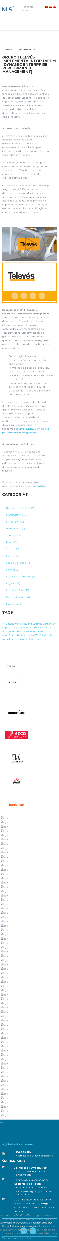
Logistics (37, 623)
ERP (4, 631)
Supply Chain (9, 627)
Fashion (39, 631)
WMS (38, 635)
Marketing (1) (13, 604)
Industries (47, 635)
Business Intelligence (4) (20, 508)
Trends (35, 639)
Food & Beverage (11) (18, 562)
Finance (8, 49)
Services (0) (12, 549)
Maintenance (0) (15, 528)
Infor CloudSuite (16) (17, 590)
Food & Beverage (18, 631)
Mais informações (12, 1238)
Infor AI (48, 627)
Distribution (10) (15, 521)
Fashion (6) (12, 556)
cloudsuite (8, 623)
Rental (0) (11, 542)
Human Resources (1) (18, 597)
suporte (29, 7)
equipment (23, 639)
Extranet (27, 10)
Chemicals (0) (14, 535)
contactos (39, 486)
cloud (31, 631)
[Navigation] (5, 24)
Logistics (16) (13, 583)
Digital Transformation (30, 627)
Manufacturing (23, 623)
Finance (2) (12, 569)
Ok (29, 1238)
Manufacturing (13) (16, 514)
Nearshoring (9, 639)
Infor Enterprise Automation (18, 635)
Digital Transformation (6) (20, 576)
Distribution (49, 623)
